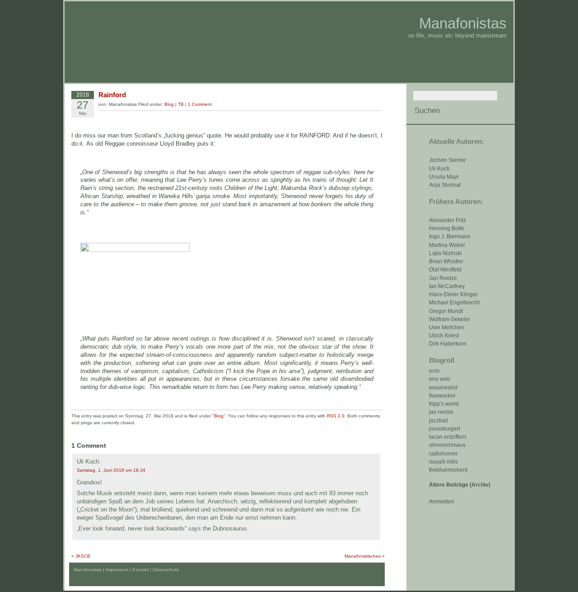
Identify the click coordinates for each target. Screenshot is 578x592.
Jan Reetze (443, 278)
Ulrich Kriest (444, 335)
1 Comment (200, 104)
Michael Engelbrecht (454, 302)
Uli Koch (439, 169)
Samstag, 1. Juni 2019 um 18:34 (111, 470)
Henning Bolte (446, 228)
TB (181, 104)
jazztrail (438, 420)
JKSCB (82, 556)
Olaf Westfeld (445, 269)
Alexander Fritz (447, 220)
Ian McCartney (447, 286)
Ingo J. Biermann (450, 236)
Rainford (112, 95)
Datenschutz (166, 569)
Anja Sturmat (445, 185)
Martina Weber (447, 245)
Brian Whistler (446, 261)
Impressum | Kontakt (127, 569)
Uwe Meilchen (446, 327)
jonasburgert (444, 429)
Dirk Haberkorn (447, 344)
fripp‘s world (444, 404)
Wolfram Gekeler (449, 319)
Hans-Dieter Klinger (453, 294)
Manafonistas (463, 23)
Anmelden (441, 501)
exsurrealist (443, 387)
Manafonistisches (363, 556)
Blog (169, 104)
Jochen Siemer (447, 160)
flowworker (442, 396)
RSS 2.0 (336, 415)
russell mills (443, 462)
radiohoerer (443, 453)
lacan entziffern (447, 437)
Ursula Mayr (444, 177)
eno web (439, 379)
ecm (434, 371)
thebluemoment (448, 470)
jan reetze (441, 412)
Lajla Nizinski (445, 253)
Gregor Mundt (446, 311)
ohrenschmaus (447, 445)
